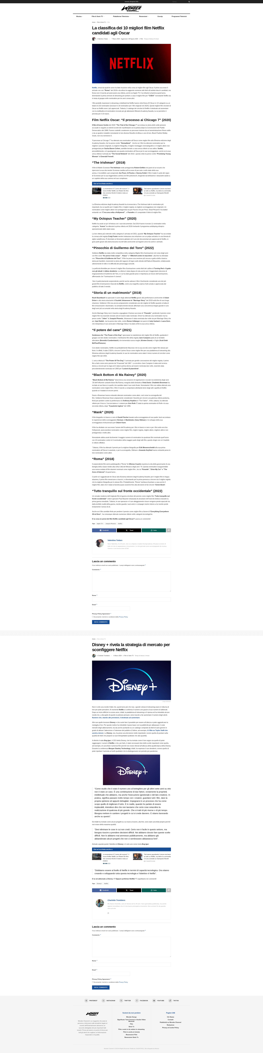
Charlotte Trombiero (104, 655)
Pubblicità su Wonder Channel (170, 1022)
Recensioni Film (131, 1034)
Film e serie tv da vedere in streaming (131, 1029)
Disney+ (99, 883)
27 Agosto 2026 (150, 195)
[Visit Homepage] (131, 8)
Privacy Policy (123, 617)
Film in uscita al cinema (131, 1032)
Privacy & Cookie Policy (170, 1027)
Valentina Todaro (103, 39)
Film (108, 22)
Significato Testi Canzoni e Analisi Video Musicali (131, 1020)
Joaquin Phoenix (111, 523)
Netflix (94, 88)
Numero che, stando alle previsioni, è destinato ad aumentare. (116, 718)
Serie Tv (131, 1026)
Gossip (160, 16)
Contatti (170, 1019)
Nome (94, 595)
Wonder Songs (131, 1017)
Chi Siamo (170, 1017)
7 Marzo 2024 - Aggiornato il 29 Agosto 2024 (125, 39)
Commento (96, 570)
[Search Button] (188, 1)
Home (93, 22)
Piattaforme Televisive (121, 16)
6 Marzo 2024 (118, 655)
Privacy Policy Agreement (101, 614)
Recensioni (143, 16)
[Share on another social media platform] (168, 530)
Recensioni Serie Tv (131, 1037)
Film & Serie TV (97, 16)
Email (94, 605)
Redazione (170, 1025)
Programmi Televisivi (179, 16)
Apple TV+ (100, 523)
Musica (78, 16)
